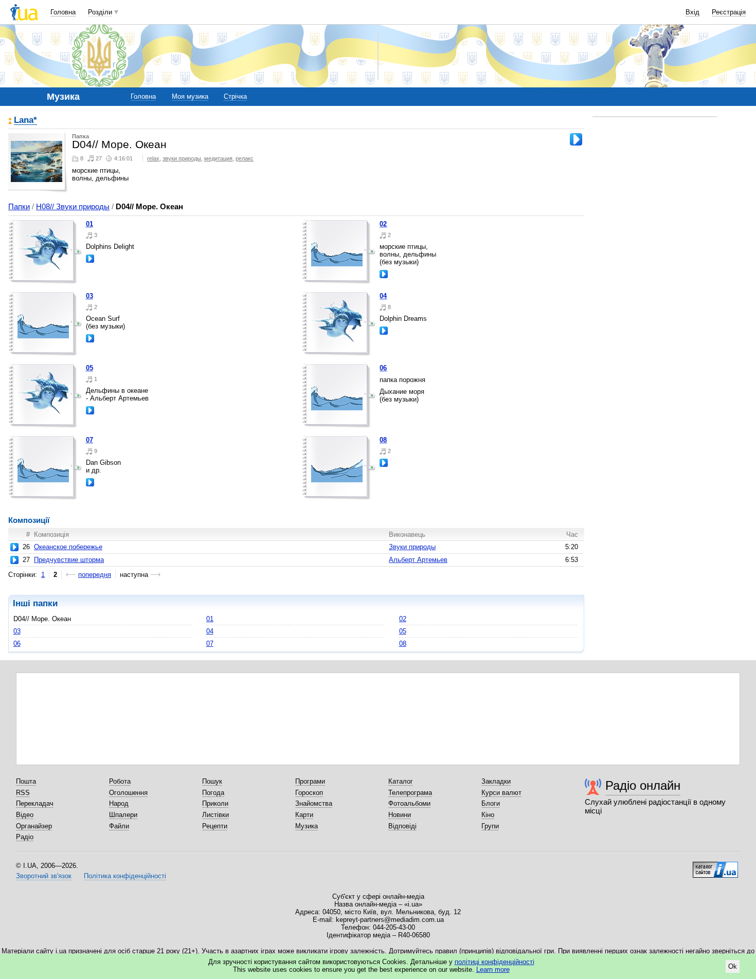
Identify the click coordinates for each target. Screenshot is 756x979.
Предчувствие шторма (69, 560)
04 (383, 296)
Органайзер (34, 826)
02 (383, 224)
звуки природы (182, 158)
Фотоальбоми (409, 803)
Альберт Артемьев (418, 560)
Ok (732, 966)
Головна (63, 12)
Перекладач (34, 803)
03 (89, 296)
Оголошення (128, 792)
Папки (19, 206)
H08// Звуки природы (73, 206)
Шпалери (123, 815)
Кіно (487, 815)
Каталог (400, 781)
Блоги (490, 803)
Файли (119, 826)
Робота (120, 781)
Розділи (100, 12)
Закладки (496, 781)
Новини (399, 815)
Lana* (25, 120)
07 (89, 440)
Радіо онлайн (642, 785)
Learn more (493, 969)
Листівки (215, 815)
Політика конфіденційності (125, 876)
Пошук (212, 781)
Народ (119, 803)
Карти (304, 815)
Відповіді (402, 826)
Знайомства (313, 803)
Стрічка (235, 96)
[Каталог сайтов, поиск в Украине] (715, 866)
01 (89, 224)
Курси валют (501, 792)
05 (89, 368)
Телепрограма (410, 792)
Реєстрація (729, 12)
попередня (94, 574)
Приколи (215, 803)
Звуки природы (412, 547)
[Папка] (45, 252)
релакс (245, 158)
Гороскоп (309, 792)
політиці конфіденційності (494, 962)
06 (383, 368)
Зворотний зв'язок (43, 876)
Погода (213, 792)
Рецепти (214, 826)
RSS (23, 792)
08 (383, 440)
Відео (24, 815)
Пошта (26, 781)
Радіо (24, 837)
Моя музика (190, 96)
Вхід (692, 12)
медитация (218, 158)
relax (153, 158)
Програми (310, 781)
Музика (306, 826)
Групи (490, 826)
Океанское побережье (68, 547)
